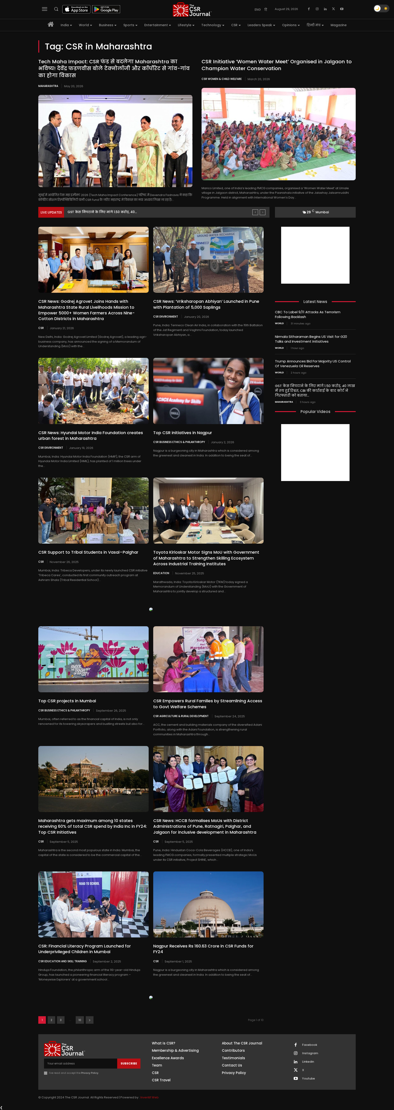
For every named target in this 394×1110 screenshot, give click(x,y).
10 (79, 1020)
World (279, 323)
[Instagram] (317, 9)
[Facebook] (309, 9)
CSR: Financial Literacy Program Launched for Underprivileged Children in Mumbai (84, 949)
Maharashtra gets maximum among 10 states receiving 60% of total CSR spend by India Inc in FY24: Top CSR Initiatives (92, 826)
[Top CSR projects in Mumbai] (93, 659)
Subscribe (129, 1063)
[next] (262, 212)
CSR (41, 328)
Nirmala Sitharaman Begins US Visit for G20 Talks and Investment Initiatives (311, 339)
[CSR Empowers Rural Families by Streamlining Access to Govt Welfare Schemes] (208, 659)
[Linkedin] (325, 9)
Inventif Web (149, 1097)
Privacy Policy (89, 1073)
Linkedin (308, 1062)
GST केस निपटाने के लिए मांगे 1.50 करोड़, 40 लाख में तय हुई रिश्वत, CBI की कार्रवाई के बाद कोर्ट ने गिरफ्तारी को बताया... (315, 390)
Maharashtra (48, 86)
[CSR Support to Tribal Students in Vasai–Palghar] (93, 511)
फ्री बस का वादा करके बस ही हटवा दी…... (96, 212)
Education (161, 573)
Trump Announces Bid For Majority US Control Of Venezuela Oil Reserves (313, 363)
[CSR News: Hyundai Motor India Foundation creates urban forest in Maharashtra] (93, 391)
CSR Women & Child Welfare (222, 79)
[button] (56, 8)
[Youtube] (342, 9)
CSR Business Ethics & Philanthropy (179, 442)
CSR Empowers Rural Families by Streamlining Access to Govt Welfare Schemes (207, 703)
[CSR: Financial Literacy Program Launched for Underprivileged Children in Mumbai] (93, 904)
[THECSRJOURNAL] (192, 9)
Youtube (308, 1079)
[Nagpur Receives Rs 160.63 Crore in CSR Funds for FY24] (208, 904)
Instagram (310, 1053)
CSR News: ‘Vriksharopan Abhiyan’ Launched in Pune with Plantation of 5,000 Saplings (206, 304)
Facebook (309, 1045)
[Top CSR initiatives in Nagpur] (208, 391)
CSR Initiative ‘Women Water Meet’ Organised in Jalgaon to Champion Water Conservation (277, 65)
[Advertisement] (315, 255)
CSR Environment (165, 316)
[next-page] (89, 1020)
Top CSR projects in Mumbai (67, 701)
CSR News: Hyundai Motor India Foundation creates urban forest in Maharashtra (90, 435)
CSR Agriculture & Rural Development (181, 716)
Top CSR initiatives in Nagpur (182, 432)
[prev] (255, 212)
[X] (333, 9)
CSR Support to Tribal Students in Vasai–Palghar (88, 552)
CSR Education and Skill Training (62, 961)
